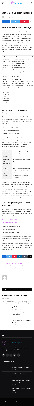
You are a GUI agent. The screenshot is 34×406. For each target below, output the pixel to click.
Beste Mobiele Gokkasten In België (14, 295)
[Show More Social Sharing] (30, 21)
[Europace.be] (17, 3)
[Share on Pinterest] (24, 21)
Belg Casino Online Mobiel (24, 266)
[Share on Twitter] (15, 21)
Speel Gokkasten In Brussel (18, 307)
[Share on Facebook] (6, 21)
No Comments (21, 17)
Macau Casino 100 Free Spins (10, 220)
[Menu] (3, 3)
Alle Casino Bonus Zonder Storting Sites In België (21, 321)
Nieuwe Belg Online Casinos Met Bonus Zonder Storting (21, 314)
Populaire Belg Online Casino (9, 222)
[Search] (31, 3)
